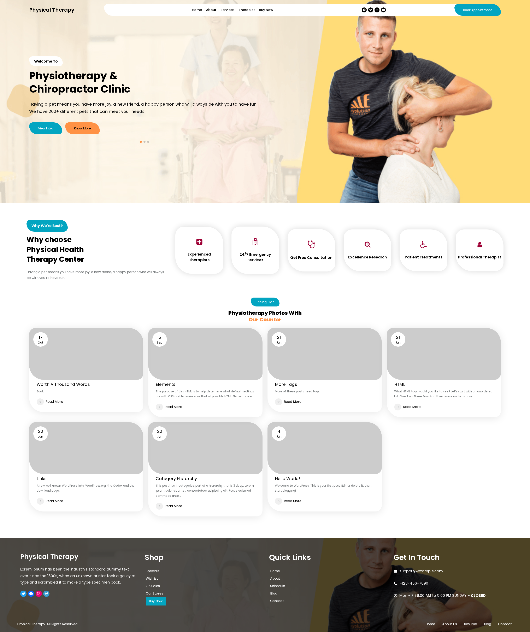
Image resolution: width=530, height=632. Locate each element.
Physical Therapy (51, 9)
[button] (35, 101)
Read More (54, 402)
